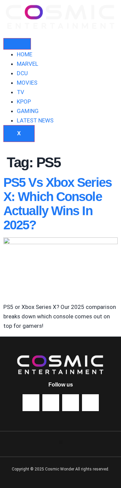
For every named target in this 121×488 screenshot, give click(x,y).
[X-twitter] (70, 402)
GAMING (28, 111)
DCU (22, 73)
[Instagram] (90, 402)
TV (20, 92)
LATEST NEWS (35, 120)
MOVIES (27, 82)
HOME (24, 54)
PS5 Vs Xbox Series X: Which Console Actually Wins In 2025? (57, 203)
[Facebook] (50, 402)
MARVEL (27, 63)
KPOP (24, 101)
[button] (61, 442)
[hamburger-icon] (17, 44)
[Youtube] (31, 402)
